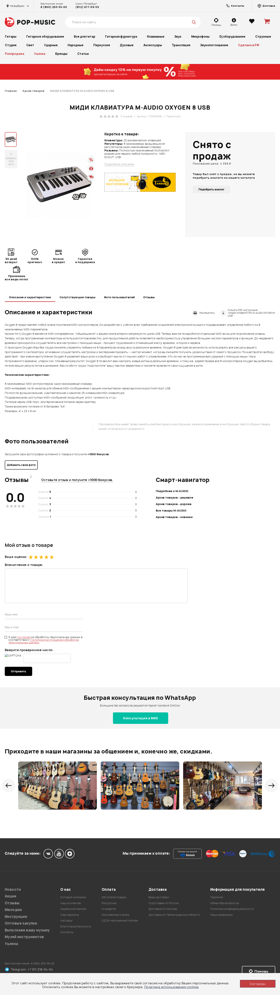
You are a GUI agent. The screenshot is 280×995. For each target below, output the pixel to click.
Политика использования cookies (171, 987)
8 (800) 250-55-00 (54, 7)
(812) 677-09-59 (87, 7)
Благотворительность (75, 926)
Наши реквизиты (221, 915)
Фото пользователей (119, 297)
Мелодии (13, 909)
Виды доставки (159, 897)
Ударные (51, 45)
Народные (75, 45)
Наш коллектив (70, 903)
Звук (177, 37)
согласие (24, 637)
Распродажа (14, 54)
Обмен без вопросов (224, 903)
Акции (10, 896)
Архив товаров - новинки (174, 517)
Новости (13, 889)
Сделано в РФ (248, 45)
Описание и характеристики (30, 297)
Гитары (10, 37)
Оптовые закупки (21, 923)
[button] (9, 785)
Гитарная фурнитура (121, 37)
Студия (10, 45)
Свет (30, 45)
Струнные (263, 37)
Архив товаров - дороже (174, 504)
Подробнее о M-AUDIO (172, 491)
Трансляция (181, 45)
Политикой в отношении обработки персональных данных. (44, 641)
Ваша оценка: (16, 557)
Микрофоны (200, 37)
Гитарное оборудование (45, 37)
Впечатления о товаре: (24, 565)
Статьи (83, 54)
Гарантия (216, 897)
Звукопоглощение (214, 45)
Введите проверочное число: (29, 650)
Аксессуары (152, 45)
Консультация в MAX (140, 718)
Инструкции (16, 916)
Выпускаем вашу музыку (27, 930)
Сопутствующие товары (77, 297)
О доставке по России (164, 903)
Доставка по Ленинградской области (174, 915)
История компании (73, 897)
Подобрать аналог (211, 189)
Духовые (127, 45)
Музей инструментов (24, 936)
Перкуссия (101, 45)
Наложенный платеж (115, 915)
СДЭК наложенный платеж (120, 920)
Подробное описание (119, 164)
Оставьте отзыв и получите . (77, 480)
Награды (66, 920)
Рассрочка (109, 903)
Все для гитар (84, 37)
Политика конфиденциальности (232, 909)
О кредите (109, 909)
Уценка (39, 54)
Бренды (61, 54)
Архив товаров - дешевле (174, 497)
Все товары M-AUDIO (171, 510)
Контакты (66, 932)
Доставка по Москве (163, 909)
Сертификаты (69, 915)
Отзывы (149, 297)
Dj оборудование (232, 37)
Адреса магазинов (73, 909)
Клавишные (155, 37)
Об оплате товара (114, 897)
